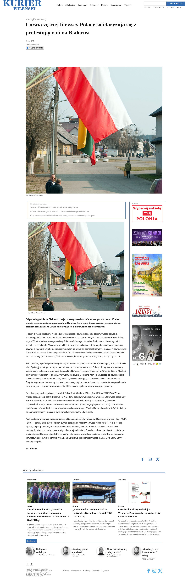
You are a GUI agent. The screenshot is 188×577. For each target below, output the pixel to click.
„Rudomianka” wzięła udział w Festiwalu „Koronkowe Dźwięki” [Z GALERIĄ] (92, 513)
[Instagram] (150, 459)
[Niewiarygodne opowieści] (65, 550)
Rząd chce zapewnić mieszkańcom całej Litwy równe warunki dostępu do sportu (63, 216)
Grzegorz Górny (97, 535)
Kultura (121, 506)
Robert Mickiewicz (139, 537)
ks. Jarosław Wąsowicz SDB (117, 535)
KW (32, 41)
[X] (52, 60)
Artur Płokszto (82, 535)
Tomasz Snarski (156, 537)
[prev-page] (27, 564)
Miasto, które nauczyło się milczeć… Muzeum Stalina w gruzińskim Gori (59, 211)
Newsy (43, 19)
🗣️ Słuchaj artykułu (35, 48)
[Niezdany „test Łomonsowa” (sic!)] (136, 550)
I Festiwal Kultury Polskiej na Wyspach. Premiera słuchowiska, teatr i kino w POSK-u (139, 513)
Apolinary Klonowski (113, 555)
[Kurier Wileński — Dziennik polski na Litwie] (22, 5)
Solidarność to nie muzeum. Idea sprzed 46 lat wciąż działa (54, 207)
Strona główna (32, 19)
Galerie (29, 506)
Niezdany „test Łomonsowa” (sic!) (150, 552)
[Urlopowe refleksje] (30, 550)
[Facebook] (46, 60)
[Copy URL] (70, 60)
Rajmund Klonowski (77, 555)
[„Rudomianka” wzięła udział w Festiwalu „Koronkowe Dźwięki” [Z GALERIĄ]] (94, 492)
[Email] (64, 60)
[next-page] (31, 564)
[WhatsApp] (58, 60)
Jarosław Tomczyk (42, 555)
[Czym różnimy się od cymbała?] (101, 550)
